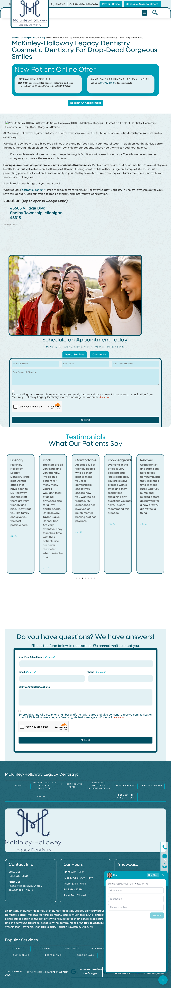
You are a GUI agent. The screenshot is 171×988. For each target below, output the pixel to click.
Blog (42, 38)
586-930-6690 (107, 83)
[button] (144, 13)
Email (27, 672)
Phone (96, 672)
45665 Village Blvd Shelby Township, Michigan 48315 (36, 213)
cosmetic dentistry (34, 190)
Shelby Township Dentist (25, 38)
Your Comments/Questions (34, 687)
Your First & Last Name (37, 657)
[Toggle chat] (163, 980)
